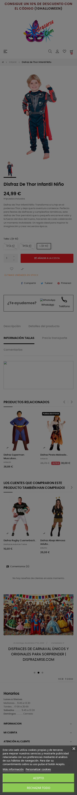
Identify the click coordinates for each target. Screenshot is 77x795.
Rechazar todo (38, 788)
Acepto (38, 778)
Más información (13, 769)
